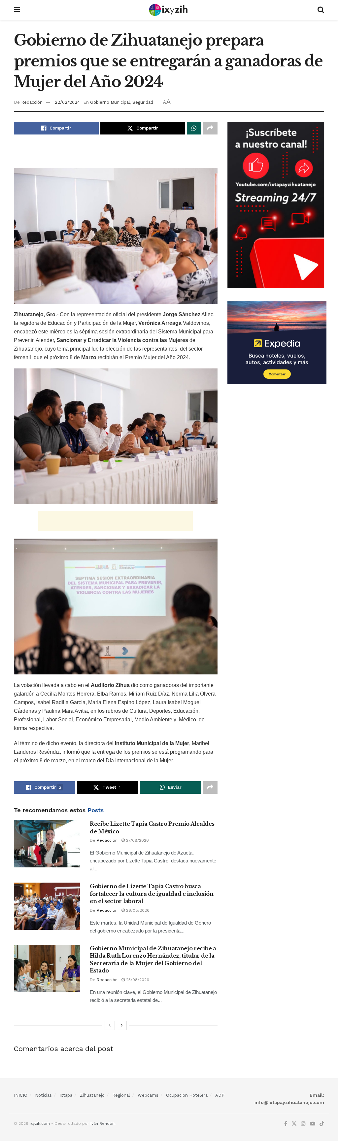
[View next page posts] (122, 1025)
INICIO (20, 1095)
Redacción (32, 102)
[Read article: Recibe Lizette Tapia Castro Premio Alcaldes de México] (47, 843)
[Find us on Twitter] (294, 1124)
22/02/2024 (67, 102)
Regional (121, 1095)
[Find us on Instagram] (303, 1124)
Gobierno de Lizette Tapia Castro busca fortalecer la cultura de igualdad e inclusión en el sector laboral (152, 893)
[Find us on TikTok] (322, 1124)
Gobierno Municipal (110, 102)
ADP (219, 1095)
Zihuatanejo (92, 1095)
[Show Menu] (17, 10)
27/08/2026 (137, 840)
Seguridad (142, 102)
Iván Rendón (102, 1123)
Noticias (43, 1095)
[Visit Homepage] (168, 10)
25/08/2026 (137, 979)
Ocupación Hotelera (187, 1095)
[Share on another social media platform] (210, 128)
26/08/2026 (137, 910)
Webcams (148, 1095)
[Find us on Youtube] (312, 1124)
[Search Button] (321, 10)
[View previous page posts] (110, 1025)
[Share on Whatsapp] (194, 128)
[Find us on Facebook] (285, 1124)
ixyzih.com (40, 1123)
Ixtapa (65, 1095)
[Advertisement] (115, 156)
